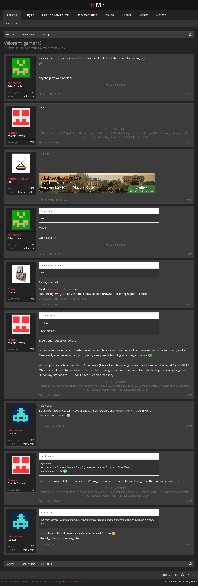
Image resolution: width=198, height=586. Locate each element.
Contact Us (172, 575)
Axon (11, 289)
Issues (109, 15)
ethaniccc (48, 48)
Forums (12, 15)
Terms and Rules (172, 581)
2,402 (31, 188)
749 (32, 142)
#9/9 (189, 544)
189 (32, 92)
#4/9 (189, 254)
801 (32, 440)
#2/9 (189, 142)
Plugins (29, 15)
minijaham (14, 430)
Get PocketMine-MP (55, 15)
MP (99, 4)
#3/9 (189, 199)
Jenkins (143, 15)
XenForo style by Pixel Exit (74, 581)
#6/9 (189, 395)
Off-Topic (24, 48)
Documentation (87, 15)
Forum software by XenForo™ (29, 581)
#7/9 (189, 426)
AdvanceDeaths (59, 289)
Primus (12, 133)
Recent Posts (10, 23)
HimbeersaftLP (18, 178)
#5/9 (189, 304)
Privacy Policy (190, 581)
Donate (161, 15)
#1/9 (189, 94)
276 (32, 299)
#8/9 (189, 501)
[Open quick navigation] (191, 34)
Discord (126, 15)
